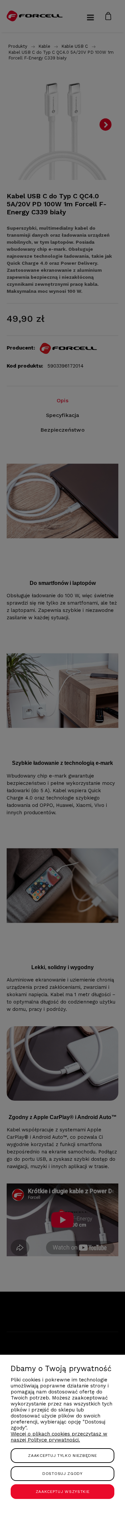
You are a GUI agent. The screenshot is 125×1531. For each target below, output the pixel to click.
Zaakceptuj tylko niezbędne (62, 1455)
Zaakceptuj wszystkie (63, 1491)
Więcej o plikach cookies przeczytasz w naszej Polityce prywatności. (59, 1437)
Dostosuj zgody (62, 1473)
